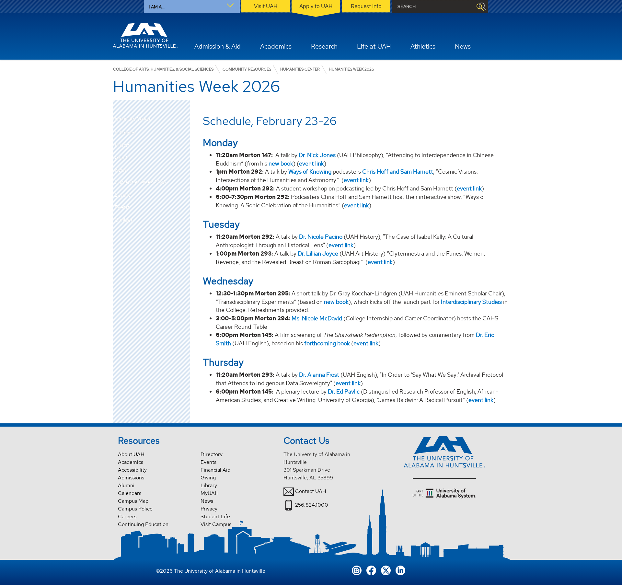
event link (311, 163)
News (121, 169)
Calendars (129, 493)
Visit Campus (216, 524)
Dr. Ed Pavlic (344, 391)
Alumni (126, 485)
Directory (212, 454)
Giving (208, 477)
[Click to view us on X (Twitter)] (386, 570)
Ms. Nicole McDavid (317, 318)
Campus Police (135, 508)
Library (209, 485)
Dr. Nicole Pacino (320, 236)
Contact (123, 219)
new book (281, 163)
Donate (123, 194)
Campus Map (133, 501)
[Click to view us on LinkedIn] (400, 570)
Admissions (131, 477)
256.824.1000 (311, 504)
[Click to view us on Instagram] (357, 570)
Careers (127, 516)
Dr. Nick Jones (317, 155)
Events (122, 207)
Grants (122, 157)
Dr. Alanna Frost (319, 374)
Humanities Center (132, 119)
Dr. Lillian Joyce (318, 253)
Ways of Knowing (309, 171)
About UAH (131, 454)
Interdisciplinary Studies (471, 301)
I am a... (157, 7)
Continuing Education (143, 524)
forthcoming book (327, 343)
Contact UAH (310, 491)
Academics (130, 462)
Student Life (215, 516)
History (123, 145)
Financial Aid (215, 469)
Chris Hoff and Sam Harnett (397, 171)
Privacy (209, 508)
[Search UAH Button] (480, 6)
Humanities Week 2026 (140, 182)
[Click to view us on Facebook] (371, 570)
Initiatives (125, 132)
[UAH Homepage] (145, 35)
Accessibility (132, 469)
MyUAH (210, 493)
